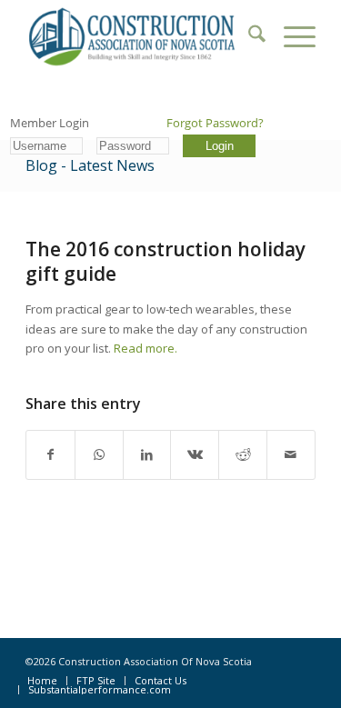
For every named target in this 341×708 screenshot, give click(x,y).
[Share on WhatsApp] (99, 454)
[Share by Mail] (291, 454)
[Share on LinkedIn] (147, 454)
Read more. (145, 348)
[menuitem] (248, 36)
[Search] (248, 36)
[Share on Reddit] (242, 454)
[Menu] (291, 36)
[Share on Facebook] (50, 454)
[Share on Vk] (194, 454)
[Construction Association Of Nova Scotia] (141, 36)
